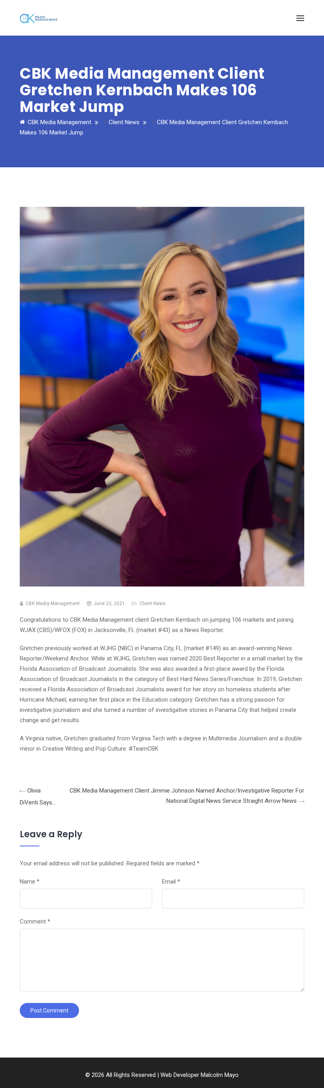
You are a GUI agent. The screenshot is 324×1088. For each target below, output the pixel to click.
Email (171, 881)
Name (30, 881)
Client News (152, 603)
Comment (35, 921)
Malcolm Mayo (220, 1075)
